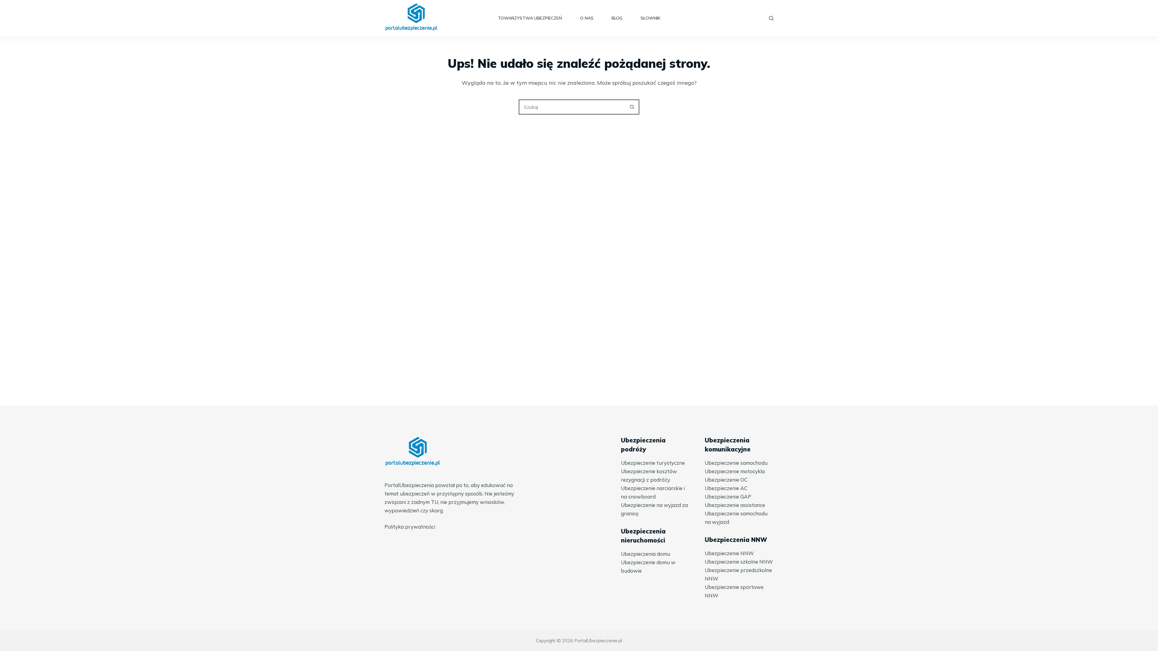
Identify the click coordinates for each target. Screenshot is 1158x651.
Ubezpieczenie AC (726, 488)
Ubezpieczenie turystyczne (653, 463)
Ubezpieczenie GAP (728, 496)
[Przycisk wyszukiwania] (632, 107)
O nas (586, 18)
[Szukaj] (771, 18)
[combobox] (572, 107)
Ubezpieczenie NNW (729, 553)
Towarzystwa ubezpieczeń (530, 18)
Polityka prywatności (409, 527)
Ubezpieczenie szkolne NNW (739, 561)
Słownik (650, 18)
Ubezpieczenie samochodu (736, 463)
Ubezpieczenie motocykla (735, 471)
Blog (617, 18)
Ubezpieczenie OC (726, 479)
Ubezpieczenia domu (645, 554)
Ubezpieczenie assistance (735, 505)
